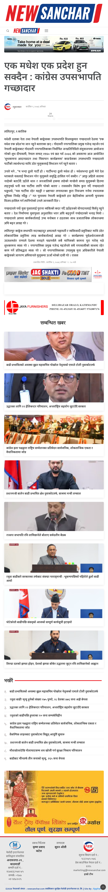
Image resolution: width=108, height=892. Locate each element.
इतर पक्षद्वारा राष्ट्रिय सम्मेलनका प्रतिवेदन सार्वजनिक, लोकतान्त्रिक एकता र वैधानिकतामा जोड (53, 725)
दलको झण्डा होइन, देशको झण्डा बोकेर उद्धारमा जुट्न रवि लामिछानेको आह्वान (52, 664)
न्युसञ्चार (17, 106)
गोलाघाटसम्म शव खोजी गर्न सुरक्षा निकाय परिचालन (46, 751)
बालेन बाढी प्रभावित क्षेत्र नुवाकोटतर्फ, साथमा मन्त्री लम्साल (43, 493)
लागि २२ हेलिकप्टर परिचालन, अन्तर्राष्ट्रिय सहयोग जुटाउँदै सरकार (46, 406)
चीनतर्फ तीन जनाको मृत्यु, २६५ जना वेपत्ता (37, 759)
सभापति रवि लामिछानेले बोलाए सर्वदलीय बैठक (36, 535)
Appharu (98, 888)
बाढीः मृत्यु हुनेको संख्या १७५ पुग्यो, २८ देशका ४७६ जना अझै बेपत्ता (49, 699)
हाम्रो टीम (88, 874)
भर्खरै (8, 680)
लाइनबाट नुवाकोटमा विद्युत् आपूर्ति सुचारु (37, 734)
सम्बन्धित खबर (53, 322)
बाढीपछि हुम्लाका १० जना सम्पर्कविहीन (36, 716)
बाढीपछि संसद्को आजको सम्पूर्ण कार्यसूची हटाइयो (39, 622)
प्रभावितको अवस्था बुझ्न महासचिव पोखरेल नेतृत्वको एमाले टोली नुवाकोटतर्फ (50, 365)
